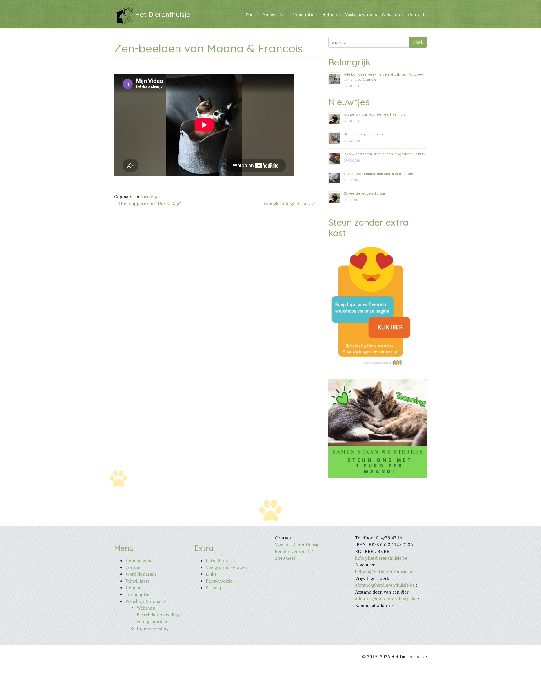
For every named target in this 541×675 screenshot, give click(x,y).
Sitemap (214, 587)
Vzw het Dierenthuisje (297, 544)
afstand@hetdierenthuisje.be (384, 585)
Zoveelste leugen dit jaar (364, 193)
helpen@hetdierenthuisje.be (384, 571)
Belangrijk (349, 62)
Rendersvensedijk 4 (294, 551)
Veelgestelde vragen (226, 567)
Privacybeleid (219, 581)
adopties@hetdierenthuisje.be (385, 598)
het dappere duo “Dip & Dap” (150, 203)
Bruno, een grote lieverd (364, 134)
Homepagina (138, 560)
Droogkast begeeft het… (288, 203)
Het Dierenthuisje (162, 14)
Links (211, 574)
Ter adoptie (302, 14)
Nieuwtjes (273, 14)
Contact (416, 14)
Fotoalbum (217, 560)
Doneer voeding (153, 628)
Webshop (391, 14)
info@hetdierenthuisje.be (381, 558)
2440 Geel (285, 558)
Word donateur (140, 574)
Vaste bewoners (361, 14)
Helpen (329, 14)
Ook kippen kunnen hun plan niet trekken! (378, 173)
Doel (250, 14)
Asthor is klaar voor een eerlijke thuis (374, 114)
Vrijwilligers (137, 581)
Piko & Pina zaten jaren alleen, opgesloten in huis (384, 154)
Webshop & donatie (145, 601)
